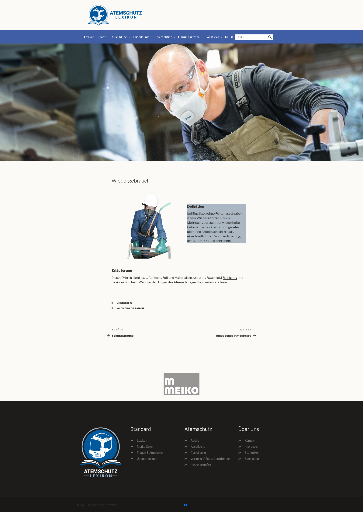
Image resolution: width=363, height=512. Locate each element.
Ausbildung (119, 37)
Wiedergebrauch (130, 308)
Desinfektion (163, 37)
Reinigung (230, 278)
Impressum (252, 446)
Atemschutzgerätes (225, 227)
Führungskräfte (189, 37)
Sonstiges (212, 37)
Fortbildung (141, 37)
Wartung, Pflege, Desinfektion (210, 459)
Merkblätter (145, 446)
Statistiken (252, 453)
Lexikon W (125, 303)
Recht (102, 37)
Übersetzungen (147, 459)
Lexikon (89, 37)
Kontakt (250, 440)
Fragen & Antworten (150, 453)
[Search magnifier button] (270, 37)
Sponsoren (252, 459)
